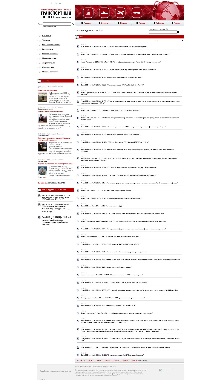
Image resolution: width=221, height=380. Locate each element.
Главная (87, 23)
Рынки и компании (50, 54)
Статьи (142, 23)
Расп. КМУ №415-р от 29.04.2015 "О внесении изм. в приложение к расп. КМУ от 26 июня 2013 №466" (56, 197)
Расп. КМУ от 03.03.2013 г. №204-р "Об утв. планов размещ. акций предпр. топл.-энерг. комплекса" (119, 69)
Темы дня (46, 40)
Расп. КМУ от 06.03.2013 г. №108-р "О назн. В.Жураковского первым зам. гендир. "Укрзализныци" (119, 167)
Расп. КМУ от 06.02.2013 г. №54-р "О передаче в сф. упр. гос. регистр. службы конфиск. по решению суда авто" (123, 229)
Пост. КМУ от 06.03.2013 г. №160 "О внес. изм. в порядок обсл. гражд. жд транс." (112, 77)
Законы (177, 23)
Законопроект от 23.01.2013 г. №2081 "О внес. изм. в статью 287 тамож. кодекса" (112, 275)
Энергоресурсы (48, 63)
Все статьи (46, 36)
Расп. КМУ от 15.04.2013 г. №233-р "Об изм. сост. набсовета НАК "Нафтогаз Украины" (114, 46)
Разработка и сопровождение (50, 371)
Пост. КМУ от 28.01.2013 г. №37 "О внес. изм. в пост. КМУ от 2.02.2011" (108, 305)
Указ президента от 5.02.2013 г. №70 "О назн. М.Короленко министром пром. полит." (113, 298)
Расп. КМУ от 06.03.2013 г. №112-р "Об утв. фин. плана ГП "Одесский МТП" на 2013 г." (115, 142)
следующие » (52, 182)
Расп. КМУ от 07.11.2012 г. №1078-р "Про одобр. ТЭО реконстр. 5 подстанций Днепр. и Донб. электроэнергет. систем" (126, 347)
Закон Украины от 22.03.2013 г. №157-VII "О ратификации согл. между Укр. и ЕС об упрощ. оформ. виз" (121, 62)
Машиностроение (49, 58)
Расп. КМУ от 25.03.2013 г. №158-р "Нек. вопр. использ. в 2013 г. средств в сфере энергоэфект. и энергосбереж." (123, 127)
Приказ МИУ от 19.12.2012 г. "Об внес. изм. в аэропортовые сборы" (107, 190)
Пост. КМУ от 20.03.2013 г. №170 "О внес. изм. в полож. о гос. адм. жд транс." (111, 134)
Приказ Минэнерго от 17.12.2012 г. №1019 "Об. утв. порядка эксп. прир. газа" (110, 236)
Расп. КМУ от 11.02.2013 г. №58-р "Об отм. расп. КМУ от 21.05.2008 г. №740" (110, 244)
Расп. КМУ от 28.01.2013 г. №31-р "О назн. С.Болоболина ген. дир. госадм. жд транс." (114, 252)
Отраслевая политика (51, 45)
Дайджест (160, 23)
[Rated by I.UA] (165, 373)
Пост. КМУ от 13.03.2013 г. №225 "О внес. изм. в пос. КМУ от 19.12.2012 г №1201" (112, 85)
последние (61, 182)
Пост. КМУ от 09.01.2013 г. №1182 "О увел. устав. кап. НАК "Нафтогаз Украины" (112, 355)
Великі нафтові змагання (47, 90)
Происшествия (48, 67)
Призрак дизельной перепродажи (50, 111)
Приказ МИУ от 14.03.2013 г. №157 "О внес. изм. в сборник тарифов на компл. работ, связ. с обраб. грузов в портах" (125, 54)
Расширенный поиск (49, 26)
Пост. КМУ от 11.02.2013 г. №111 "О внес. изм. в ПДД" (102, 206)
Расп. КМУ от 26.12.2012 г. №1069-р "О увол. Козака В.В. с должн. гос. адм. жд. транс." (114, 282)
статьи (45, 81)
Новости (123, 23)
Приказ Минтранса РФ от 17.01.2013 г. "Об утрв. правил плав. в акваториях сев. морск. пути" (117, 313)
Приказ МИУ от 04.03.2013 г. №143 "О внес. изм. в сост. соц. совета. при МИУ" (111, 110)
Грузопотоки (47, 49)
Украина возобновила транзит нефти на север (55, 164)
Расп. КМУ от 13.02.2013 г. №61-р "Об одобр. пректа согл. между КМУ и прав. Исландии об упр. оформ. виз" (122, 213)
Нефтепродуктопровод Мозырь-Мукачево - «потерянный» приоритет (54, 139)
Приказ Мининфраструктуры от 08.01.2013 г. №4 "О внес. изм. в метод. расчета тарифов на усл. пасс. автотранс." (124, 221)
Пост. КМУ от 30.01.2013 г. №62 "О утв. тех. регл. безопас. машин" (106, 267)
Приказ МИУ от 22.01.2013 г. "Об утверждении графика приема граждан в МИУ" (112, 198)
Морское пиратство (50, 72)
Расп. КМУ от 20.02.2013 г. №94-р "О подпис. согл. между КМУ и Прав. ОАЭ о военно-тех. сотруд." (119, 175)
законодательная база (54, 190)
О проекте (105, 23)
